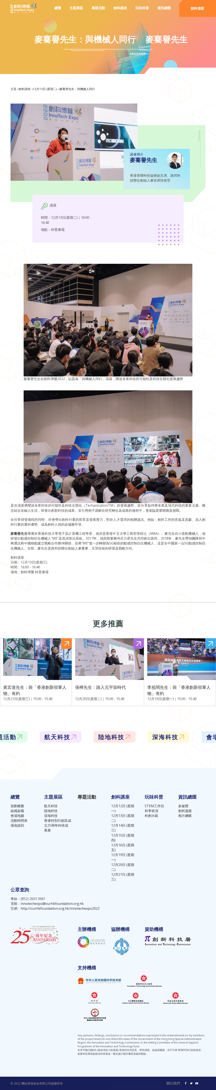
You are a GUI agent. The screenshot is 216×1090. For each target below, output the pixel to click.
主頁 (13, 89)
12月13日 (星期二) (45, 89)
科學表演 (151, 810)
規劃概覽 (17, 806)
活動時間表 (19, 820)
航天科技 (51, 806)
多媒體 (183, 806)
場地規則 (17, 825)
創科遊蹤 (197, 8)
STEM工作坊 (154, 806)
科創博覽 (39, 737)
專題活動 (98, 7)
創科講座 (25, 89)
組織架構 (17, 810)
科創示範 (151, 815)
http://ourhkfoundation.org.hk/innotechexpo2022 (60, 908)
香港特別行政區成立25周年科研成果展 (57, 825)
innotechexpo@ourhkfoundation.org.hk (52, 903)
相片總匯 (185, 815)
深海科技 (51, 815)
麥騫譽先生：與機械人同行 (77, 89)
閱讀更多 (36, 672)
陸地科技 (51, 810)
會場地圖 (17, 815)
